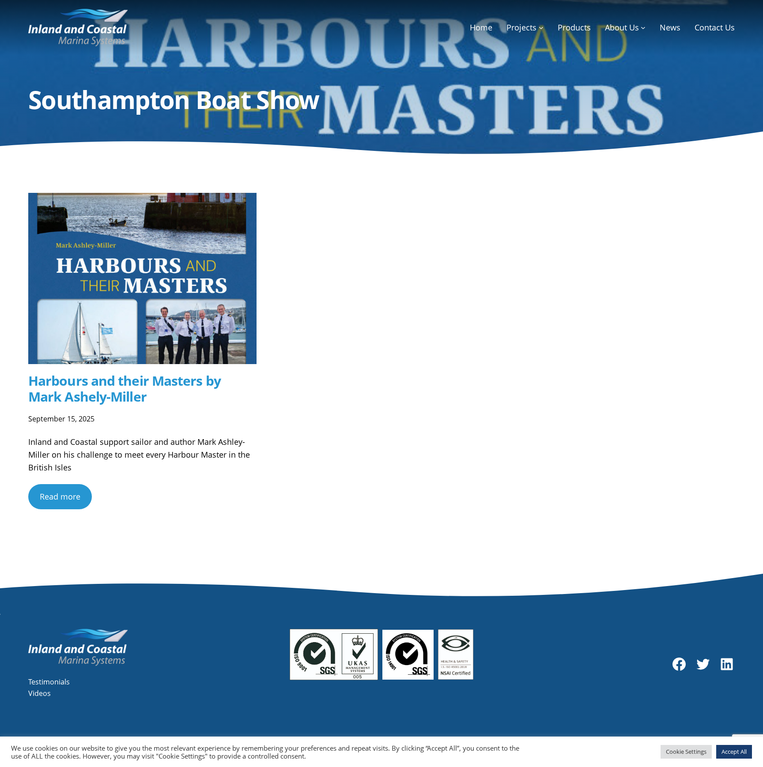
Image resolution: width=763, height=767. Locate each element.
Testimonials (49, 682)
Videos (39, 693)
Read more (60, 496)
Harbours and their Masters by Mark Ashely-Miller (124, 389)
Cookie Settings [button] (686, 752)
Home (481, 27)
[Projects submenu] (541, 27)
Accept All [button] (734, 752)
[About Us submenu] (643, 27)
